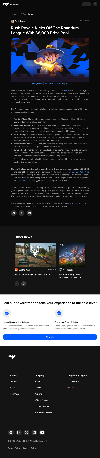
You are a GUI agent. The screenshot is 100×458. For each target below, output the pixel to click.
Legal (25, 448)
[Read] (35, 259)
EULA (33, 448)
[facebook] (11, 432)
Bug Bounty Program (43, 412)
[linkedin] (34, 432)
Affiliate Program (42, 400)
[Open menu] (95, 4)
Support (13, 381)
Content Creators (42, 406)
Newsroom (15, 14)
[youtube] (42, 432)
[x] (26, 432)
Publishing (39, 394)
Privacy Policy (14, 448)
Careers (38, 387)
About (37, 381)
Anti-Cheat (14, 394)
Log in (86, 4)
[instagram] (19, 432)
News (12, 387)
